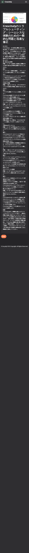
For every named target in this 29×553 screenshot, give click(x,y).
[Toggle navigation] (26, 1)
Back (3, 236)
